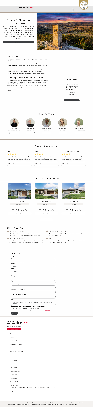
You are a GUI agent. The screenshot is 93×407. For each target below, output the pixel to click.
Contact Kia (78, 133)
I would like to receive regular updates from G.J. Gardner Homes (27, 308)
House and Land (14, 364)
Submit (13, 313)
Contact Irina (63, 133)
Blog (11, 347)
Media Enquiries (14, 340)
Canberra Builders (14, 381)
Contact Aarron (14, 133)
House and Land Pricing (33, 387)
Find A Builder (13, 367)
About (11, 333)
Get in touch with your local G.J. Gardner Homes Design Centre (46, 169)
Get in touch (18, 42)
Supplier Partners (44, 387)
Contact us (65, 10)
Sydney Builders (14, 374)
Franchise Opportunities (16, 344)
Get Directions (72, 100)
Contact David (46, 133)
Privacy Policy (47, 310)
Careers (12, 337)
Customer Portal (22, 387)
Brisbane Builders (14, 385)
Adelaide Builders (14, 378)
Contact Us (13, 355)
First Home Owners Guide (16, 351)
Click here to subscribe (13, 329)
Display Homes (14, 360)
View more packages (46, 219)
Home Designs (14, 357)
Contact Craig (30, 133)
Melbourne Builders (15, 371)
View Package (19, 213)
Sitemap (52, 387)
